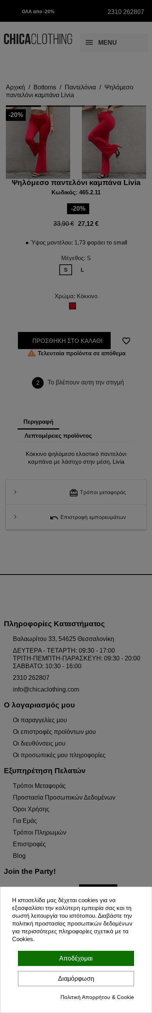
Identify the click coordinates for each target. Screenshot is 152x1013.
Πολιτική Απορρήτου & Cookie (97, 997)
